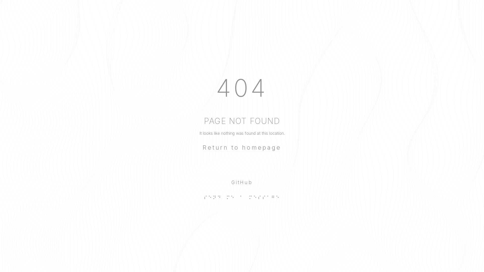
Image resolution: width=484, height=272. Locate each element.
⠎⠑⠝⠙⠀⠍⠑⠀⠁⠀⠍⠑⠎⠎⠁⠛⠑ (242, 198)
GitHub (242, 182)
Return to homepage (242, 147)
